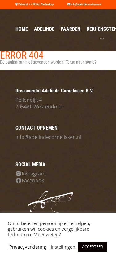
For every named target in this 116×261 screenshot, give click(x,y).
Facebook (33, 180)
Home (21, 29)
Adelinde (44, 29)
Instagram (33, 173)
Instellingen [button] (63, 247)
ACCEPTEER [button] (92, 247)
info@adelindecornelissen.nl (48, 137)
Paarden (70, 29)
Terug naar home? (81, 62)
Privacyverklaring (27, 247)
